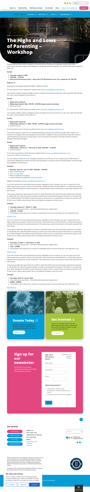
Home (8, 35)
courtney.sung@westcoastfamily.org (57, 153)
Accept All (34, 484)
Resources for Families (68, 8)
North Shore (42, 14)
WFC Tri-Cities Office (16, 174)
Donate (83, 8)
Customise (11, 484)
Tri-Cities (53, 14)
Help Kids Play (22, 8)
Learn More (19, 332)
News (57, 8)
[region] (23, 479)
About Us (12, 8)
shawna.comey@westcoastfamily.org (53, 90)
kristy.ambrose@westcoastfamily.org (52, 109)
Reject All (23, 484)
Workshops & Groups (36, 8)
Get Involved (49, 8)
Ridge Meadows (65, 14)
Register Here (11, 216)
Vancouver (31, 14)
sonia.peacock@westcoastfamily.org (19, 155)
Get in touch (78, 489)
